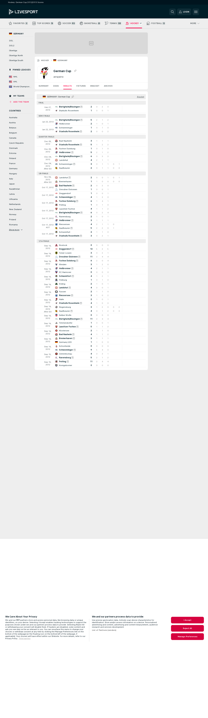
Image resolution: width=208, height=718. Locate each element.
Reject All (187, 628)
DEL (11, 40)
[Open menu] (196, 12)
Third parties (24, 638)
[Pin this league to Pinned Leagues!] (75, 71)
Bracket (94, 86)
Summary (44, 86)
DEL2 (11, 45)
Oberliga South (16, 60)
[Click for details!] (91, 108)
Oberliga (13, 50)
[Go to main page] (31, 11)
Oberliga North (16, 55)
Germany (63, 60)
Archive (108, 86)
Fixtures (81, 86)
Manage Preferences (187, 636)
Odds (56, 86)
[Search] (172, 12)
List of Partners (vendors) (104, 630)
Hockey (45, 60)
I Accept (187, 620)
